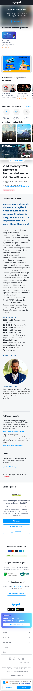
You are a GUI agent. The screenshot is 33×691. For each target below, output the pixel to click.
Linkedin (6, 398)
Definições (9, 687)
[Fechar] (31, 681)
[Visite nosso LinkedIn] (10, 659)
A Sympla (5, 647)
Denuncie (6, 476)
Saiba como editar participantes (13, 445)
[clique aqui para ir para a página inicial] (16, 2)
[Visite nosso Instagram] (14, 659)
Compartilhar (18, 160)
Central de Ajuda (18, 586)
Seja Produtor (7, 642)
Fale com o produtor (18, 526)
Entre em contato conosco (21, 671)
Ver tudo (28, 106)
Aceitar (24, 687)
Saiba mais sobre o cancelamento (13, 431)
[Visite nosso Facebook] (23, 659)
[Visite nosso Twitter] (19, 659)
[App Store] (11, 609)
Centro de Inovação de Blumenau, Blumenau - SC (17, 185)
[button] (5, 683)
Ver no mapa (10, 466)
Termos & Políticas (24, 683)
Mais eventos (18, 532)
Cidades (5, 632)
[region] (16, 685)
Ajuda (4, 652)
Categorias (6, 637)
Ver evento (16, 21)
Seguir (18, 521)
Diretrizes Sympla (15, 675)
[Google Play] (20, 609)
